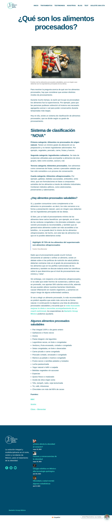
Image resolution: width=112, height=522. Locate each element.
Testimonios (59, 5)
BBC (33, 399)
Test (86, 5)
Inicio (36, 5)
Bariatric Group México (17, 510)
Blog (80, 5)
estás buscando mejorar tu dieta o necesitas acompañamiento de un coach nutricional (55, 308)
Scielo (33, 404)
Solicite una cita (97, 5)
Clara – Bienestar (38, 409)
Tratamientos (46, 5)
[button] (107, 517)
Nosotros (71, 5)
